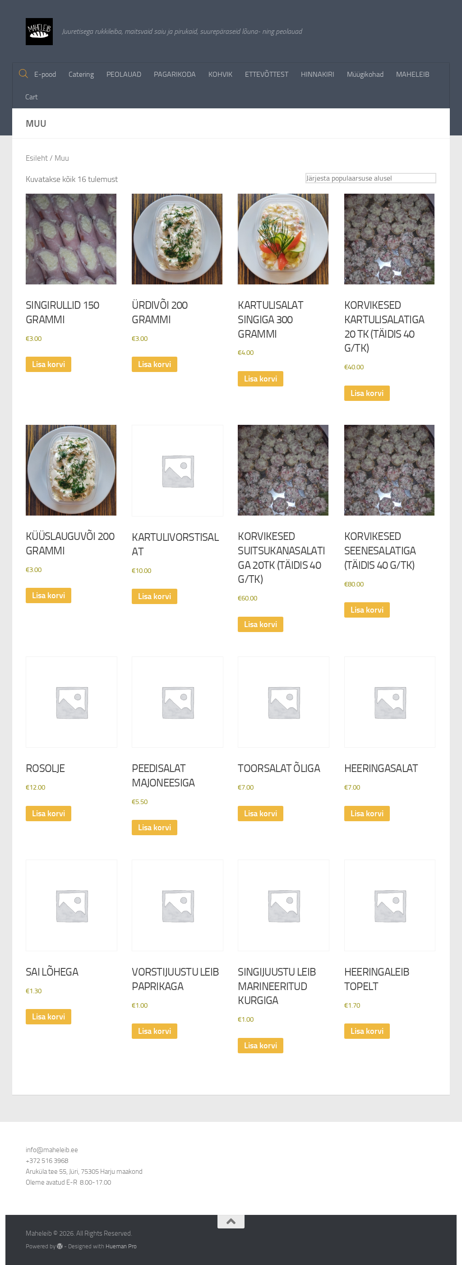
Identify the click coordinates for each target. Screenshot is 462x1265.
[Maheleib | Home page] (39, 31)
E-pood (45, 74)
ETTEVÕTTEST (266, 74)
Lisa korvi (48, 364)
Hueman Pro (121, 1246)
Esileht (37, 158)
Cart (31, 97)
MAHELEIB (413, 74)
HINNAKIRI (317, 74)
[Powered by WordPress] (60, 1246)
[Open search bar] (23, 74)
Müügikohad (365, 74)
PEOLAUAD (123, 74)
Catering (81, 74)
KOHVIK (220, 74)
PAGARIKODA (175, 74)
